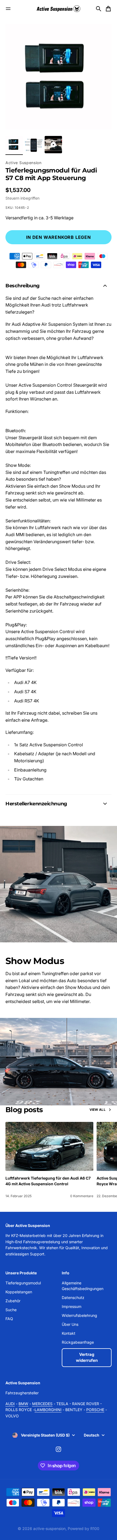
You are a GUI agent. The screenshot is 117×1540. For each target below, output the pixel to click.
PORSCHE (95, 1409)
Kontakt (68, 1333)
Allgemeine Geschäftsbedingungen (82, 1286)
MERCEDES (42, 1403)
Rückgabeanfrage (78, 1342)
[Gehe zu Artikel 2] (33, 144)
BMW (23, 1403)
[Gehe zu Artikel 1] (14, 144)
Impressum (71, 1306)
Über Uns (70, 1324)
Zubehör (12, 1300)
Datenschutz (73, 1297)
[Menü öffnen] (8, 9)
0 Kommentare (81, 1196)
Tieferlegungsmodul (23, 1283)
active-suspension (49, 1528)
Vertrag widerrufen (87, 1357)
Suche (11, 1309)
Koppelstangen (18, 1292)
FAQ (9, 1318)
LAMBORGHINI (48, 1409)
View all (98, 1110)
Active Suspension (23, 162)
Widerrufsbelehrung (79, 1315)
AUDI (10, 1403)
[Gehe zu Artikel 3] (53, 144)
